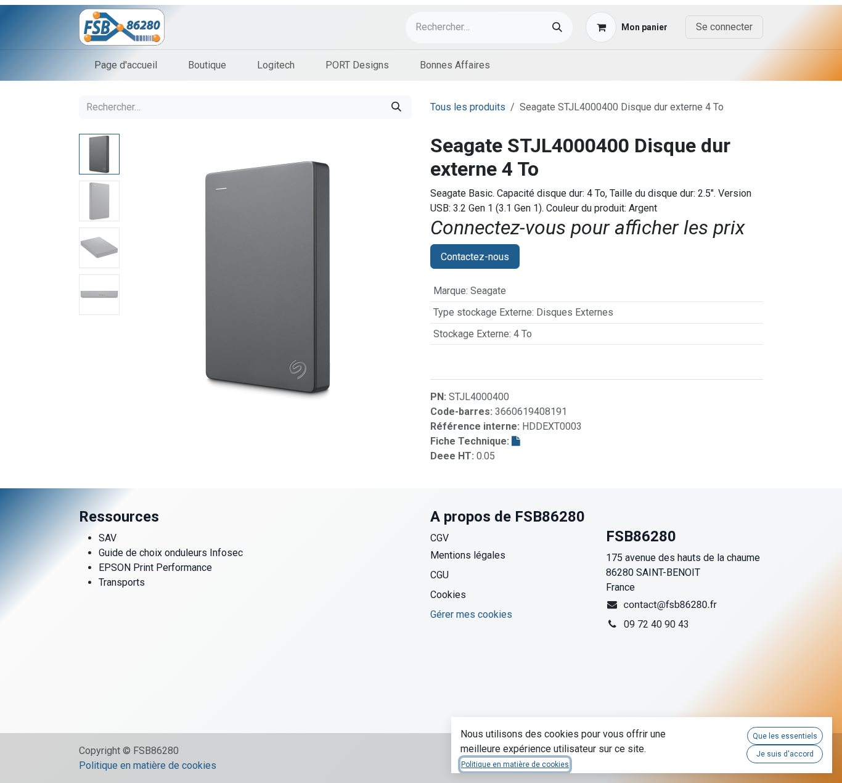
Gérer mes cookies (471, 614)
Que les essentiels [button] (785, 736)
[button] (139, 277)
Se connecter (724, 27)
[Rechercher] (557, 27)
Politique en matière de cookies (147, 765)
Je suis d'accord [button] (785, 754)
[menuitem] (126, 65)
